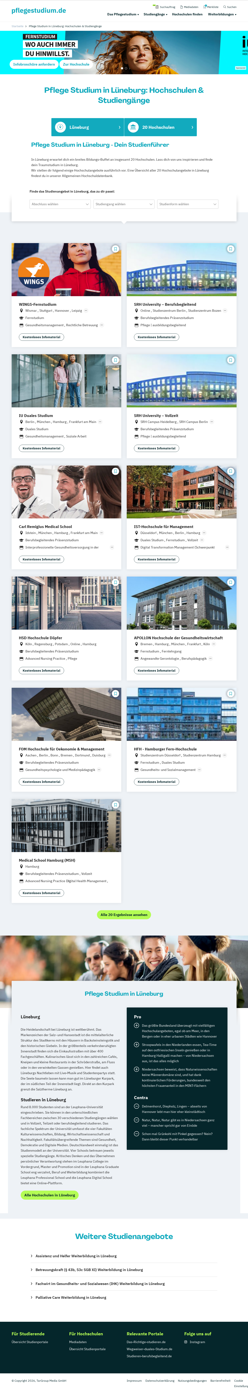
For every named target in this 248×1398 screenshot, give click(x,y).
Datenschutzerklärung (159, 1380)
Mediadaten (78, 1342)
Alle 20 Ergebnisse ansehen (124, 914)
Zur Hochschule (76, 64)
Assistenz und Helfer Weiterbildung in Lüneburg (76, 1255)
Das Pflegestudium (121, 14)
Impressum (134, 1380)
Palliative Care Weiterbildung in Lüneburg (71, 1297)
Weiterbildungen (221, 14)
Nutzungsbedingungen (192, 1380)
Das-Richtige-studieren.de (146, 1342)
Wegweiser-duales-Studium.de (149, 1349)
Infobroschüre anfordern (34, 64)
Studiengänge (154, 14)
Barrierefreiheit (220, 1380)
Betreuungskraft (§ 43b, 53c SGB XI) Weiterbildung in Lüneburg (89, 1269)
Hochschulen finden (187, 14)
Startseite (17, 26)
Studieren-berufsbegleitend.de (149, 1356)
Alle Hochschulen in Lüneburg (49, 1195)
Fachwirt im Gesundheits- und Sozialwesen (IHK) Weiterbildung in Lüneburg (100, 1283)
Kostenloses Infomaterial (41, 337)
